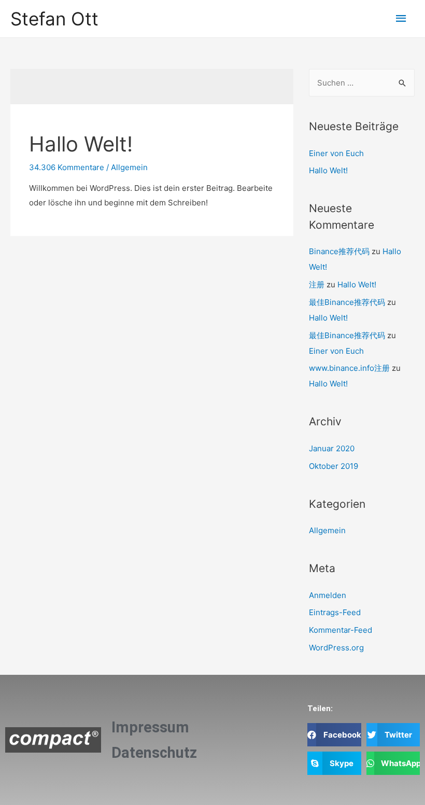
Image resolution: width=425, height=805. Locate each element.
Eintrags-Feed (335, 612)
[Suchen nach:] (362, 83)
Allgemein (129, 167)
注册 (316, 284)
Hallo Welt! (81, 144)
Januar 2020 (332, 448)
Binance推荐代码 (339, 251)
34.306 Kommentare (66, 167)
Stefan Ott (54, 19)
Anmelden (327, 595)
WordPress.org (336, 648)
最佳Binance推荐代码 (347, 302)
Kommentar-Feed (340, 630)
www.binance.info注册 (349, 368)
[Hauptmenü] (401, 19)
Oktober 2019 (333, 466)
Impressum (150, 727)
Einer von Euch (336, 153)
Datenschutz (154, 752)
